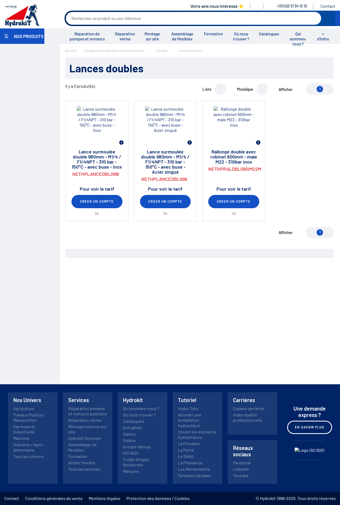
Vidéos (129, 440)
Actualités (132, 427)
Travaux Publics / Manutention (29, 417)
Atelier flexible (82, 462)
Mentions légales (104, 498)
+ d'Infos (323, 36)
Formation (213, 33)
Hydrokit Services (84, 438)
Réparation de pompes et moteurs (87, 36)
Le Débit (186, 456)
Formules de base (194, 475)
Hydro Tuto (188, 408)
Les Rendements (194, 468)
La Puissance (190, 462)
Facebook (242, 462)
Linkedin (241, 468)
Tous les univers (28, 456)
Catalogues (269, 33)
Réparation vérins (125, 36)
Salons (129, 433)
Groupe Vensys (137, 446)
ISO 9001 (130, 453)
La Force (186, 449)
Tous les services (84, 468)
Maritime (21, 438)
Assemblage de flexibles (182, 36)
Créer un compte (97, 201)
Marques (131, 471)
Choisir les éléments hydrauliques (197, 434)
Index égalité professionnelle (247, 417)
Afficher (286, 89)
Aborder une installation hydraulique (189, 420)
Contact (327, 6)
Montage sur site (152, 36)
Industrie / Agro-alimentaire (28, 447)
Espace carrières (249, 408)
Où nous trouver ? (241, 36)
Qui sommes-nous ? (298, 38)
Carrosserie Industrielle (24, 429)
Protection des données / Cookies (158, 498)
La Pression (189, 443)
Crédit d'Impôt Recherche (136, 462)
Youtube (241, 475)
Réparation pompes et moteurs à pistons (87, 411)
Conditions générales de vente (54, 498)
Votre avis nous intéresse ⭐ (217, 6)
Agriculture (24, 408)
